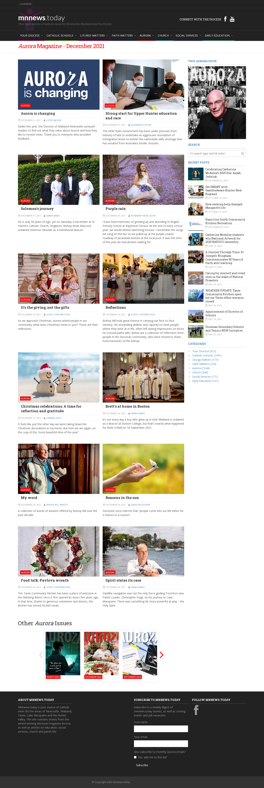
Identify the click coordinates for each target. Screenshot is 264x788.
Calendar (26, 4)
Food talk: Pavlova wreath (45, 580)
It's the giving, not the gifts (45, 307)
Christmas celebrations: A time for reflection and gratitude (51, 408)
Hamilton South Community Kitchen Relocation (225, 221)
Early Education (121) (205, 381)
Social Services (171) (205, 376)
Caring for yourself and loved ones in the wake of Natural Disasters (225, 276)
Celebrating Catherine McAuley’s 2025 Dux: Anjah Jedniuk (223, 172)
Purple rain (116, 208)
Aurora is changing (38, 113)
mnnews (41, 17)
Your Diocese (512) (204, 351)
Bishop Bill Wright (57, 504)
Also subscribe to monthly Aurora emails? (160, 752)
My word (29, 497)
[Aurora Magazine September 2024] (140, 653)
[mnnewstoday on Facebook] (225, 19)
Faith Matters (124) (204, 364)
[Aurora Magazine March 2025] (63, 653)
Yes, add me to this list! (152, 757)
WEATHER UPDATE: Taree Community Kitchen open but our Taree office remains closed (224, 296)
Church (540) (200, 372)
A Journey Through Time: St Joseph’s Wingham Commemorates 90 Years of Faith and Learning (224, 257)
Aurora (25, 105)
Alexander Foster (141, 124)
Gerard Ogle (53, 417)
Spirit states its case (123, 580)
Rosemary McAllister (143, 215)
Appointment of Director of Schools (224, 313)
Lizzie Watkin (53, 120)
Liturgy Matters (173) (205, 359)
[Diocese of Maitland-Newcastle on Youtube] (232, 19)
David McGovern (140, 504)
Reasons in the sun (122, 497)
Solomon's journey (37, 208)
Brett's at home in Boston (128, 406)
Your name (141, 722)
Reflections (116, 307)
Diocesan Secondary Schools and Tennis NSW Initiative (224, 328)
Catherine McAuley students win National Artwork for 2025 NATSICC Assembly (224, 238)
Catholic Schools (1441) (207, 355)
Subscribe (142, 765)
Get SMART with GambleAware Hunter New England (223, 190)
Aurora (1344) (200, 368)
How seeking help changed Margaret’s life (223, 206)
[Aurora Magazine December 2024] (101, 653)
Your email (140, 737)
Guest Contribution (58, 314)
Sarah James (53, 215)
